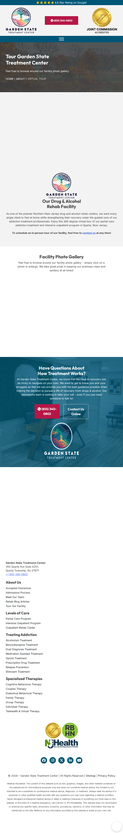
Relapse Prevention (17, 667)
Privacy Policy (106, 775)
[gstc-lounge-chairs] (20, 316)
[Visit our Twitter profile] (61, 760)
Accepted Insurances (18, 588)
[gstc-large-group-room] (101, 316)
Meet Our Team (15, 597)
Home (9, 78)
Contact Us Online (76, 411)
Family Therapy (15, 697)
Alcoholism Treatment (19, 640)
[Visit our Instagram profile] (52, 760)
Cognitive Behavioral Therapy (23, 684)
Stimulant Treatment (18, 671)
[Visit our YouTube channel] (79, 760)
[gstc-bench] (101, 289)
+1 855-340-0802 (17, 574)
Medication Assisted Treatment (24, 653)
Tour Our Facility (16, 606)
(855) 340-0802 (62, 20)
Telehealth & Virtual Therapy (23, 711)
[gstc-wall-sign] (61, 289)
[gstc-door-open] (20, 289)
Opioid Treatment (16, 658)
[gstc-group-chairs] (20, 343)
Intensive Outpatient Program (23, 623)
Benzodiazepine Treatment (22, 644)
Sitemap (91, 775)
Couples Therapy (16, 688)
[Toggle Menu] (61, 38)
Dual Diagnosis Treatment (21, 649)
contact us (89, 233)
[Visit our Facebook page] (44, 760)
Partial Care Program (18, 618)
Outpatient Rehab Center (20, 627)
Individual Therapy (17, 706)
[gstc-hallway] (61, 316)
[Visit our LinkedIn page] (70, 760)
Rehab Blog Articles (17, 601)
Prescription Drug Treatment (23, 662)
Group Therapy (15, 702)
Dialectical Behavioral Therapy (24, 693)
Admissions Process (18, 592)
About (20, 78)
